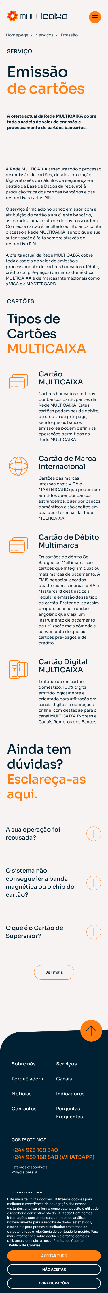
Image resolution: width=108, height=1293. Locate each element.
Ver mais (54, 972)
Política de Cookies (25, 1245)
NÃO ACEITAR (54, 1269)
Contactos (24, 1109)
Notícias (22, 1094)
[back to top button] (91, 1031)
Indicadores (70, 1094)
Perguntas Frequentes (69, 1113)
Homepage (17, 35)
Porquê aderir (28, 1079)
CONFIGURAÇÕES (54, 1283)
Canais (64, 1079)
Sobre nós (24, 1064)
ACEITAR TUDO (54, 1256)
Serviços (45, 35)
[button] (95, 17)
